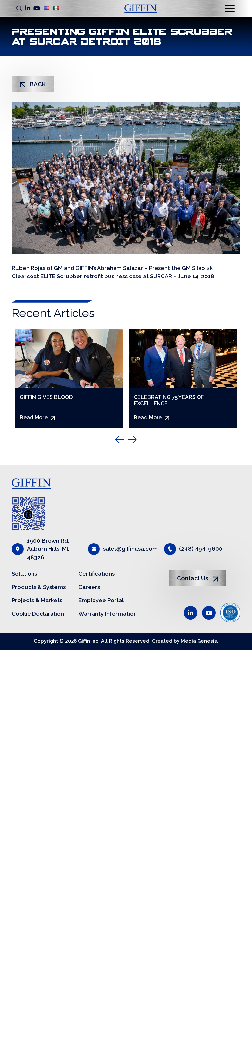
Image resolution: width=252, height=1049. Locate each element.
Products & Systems (39, 587)
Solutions (24, 573)
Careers (89, 587)
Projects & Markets (37, 600)
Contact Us (193, 578)
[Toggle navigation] (230, 8)
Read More (34, 417)
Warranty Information (107, 613)
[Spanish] (56, 8)
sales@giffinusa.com (130, 548)
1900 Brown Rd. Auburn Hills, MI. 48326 (48, 549)
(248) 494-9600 (200, 548)
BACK (37, 84)
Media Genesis (199, 641)
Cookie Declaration (38, 613)
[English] (46, 8)
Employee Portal (101, 600)
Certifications (96, 573)
